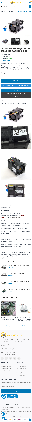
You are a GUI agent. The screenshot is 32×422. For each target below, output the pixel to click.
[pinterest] (14, 358)
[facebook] (6, 358)
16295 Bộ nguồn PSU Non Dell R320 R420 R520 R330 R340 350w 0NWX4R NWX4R (24, 319)
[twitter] (2, 358)
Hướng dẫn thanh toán (6, 368)
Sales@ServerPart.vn (10, 354)
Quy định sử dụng (21, 375)
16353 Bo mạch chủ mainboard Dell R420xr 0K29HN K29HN (8, 318)
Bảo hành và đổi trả (21, 368)
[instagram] (19, 358)
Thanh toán (19, 370)
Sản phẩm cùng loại (9, 297)
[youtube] (10, 358)
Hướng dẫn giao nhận (6, 370)
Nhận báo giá (8, 85)
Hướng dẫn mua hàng (6, 366)
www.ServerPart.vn (9, 348)
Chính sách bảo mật (21, 366)
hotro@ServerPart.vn (17, 69)
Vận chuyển (19, 373)
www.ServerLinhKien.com (11, 350)
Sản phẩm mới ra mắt (7, 262)
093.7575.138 (24, 85)
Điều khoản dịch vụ (5, 373)
